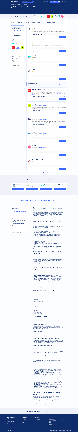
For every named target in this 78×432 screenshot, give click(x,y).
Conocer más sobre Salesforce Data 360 (59, 122)
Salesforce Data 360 (37, 118)
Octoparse (34, 132)
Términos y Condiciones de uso (66, 430)
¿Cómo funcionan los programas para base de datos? (18, 221)
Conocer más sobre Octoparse (61, 136)
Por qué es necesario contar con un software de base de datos (18, 232)
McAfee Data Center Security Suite (40, 159)
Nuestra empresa (24, 417)
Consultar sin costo (54, 37)
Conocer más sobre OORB (42, 108)
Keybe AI (34, 56)
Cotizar (62, 37)
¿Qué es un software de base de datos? (19, 218)
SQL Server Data (36, 69)
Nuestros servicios (37, 419)
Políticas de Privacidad (53, 430)
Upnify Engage (35, 146)
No (20, 30)
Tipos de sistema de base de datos (18, 223)
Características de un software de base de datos (19, 226)
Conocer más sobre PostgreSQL (61, 32)
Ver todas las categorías (46, 411)
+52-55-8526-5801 (51, 424)
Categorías (45, 1)
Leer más (32, 10)
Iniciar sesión (64, 1)
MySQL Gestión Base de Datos (39, 42)
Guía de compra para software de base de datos (19, 215)
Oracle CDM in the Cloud (38, 89)
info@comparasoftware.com (54, 426)
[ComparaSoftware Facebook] (11, 423)
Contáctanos (51, 417)
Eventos (23, 422)
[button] (49, 34)
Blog (22, 420)
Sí (14, 30)
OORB (33, 104)
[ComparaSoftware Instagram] (12, 423)
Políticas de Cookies (59, 430)
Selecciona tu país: (64, 417)
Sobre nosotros (24, 419)
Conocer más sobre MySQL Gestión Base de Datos (59, 46)
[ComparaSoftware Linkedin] (7, 423)
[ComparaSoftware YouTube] (9, 423)
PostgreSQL (35, 28)
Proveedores (37, 417)
